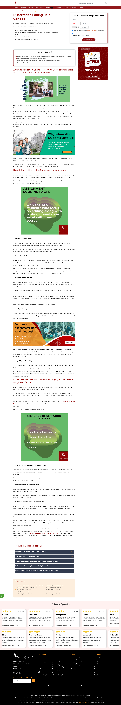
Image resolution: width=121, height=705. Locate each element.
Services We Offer (42, 663)
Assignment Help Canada (53, 589)
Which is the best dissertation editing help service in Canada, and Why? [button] (36, 561)
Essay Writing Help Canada (53, 591)
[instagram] (14, 673)
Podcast (54, 673)
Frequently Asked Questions (24, 62)
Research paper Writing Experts (78, 667)
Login (81, 7)
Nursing (96, 663)
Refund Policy (55, 659)
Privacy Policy (55, 657)
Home (16, 7)
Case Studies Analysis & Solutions (78, 665)
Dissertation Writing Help (76, 657)
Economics (97, 659)
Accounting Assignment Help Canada (27, 587)
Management (97, 661)
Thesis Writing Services (76, 659)
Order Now (40, 661)
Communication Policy (58, 667)
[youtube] (20, 673)
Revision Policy (56, 661)
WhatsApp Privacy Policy (58, 674)
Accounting (97, 657)
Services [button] (22, 7)
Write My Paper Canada (23, 591)
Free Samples (41, 669)
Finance (96, 673)
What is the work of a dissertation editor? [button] (27, 556)
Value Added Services (58, 671)
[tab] (44, 552)
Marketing (96, 671)
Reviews (49, 7)
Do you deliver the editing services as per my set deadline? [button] (32, 566)
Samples (30, 7)
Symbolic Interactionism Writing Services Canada (30, 585)
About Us (65, 7)
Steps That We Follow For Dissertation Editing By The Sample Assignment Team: (38, 60)
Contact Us (73, 7)
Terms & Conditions (91, 30)
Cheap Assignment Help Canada (55, 594)
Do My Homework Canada (24, 589)
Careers (40, 667)
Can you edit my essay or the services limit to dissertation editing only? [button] (36, 570)
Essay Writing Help (75, 663)
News (41, 7)
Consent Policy (56, 665)
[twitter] (17, 673)
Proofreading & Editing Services (78, 661)
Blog (36, 7)
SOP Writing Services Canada (24, 594)
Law (95, 665)
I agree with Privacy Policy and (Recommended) (88, 30)
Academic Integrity (43, 674)
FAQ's (39, 673)
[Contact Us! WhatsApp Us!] (2, 596)
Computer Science (99, 669)
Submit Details (88, 39)
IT (94, 667)
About (39, 659)
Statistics (96, 674)
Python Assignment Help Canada (55, 585)
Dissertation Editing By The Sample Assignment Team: (31, 58)
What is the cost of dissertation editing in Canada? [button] (30, 551)
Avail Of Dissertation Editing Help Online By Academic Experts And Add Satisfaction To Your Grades (44, 56)
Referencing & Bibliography (77, 669)
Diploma (58, 7)
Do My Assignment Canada (53, 587)
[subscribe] (33, 680)
